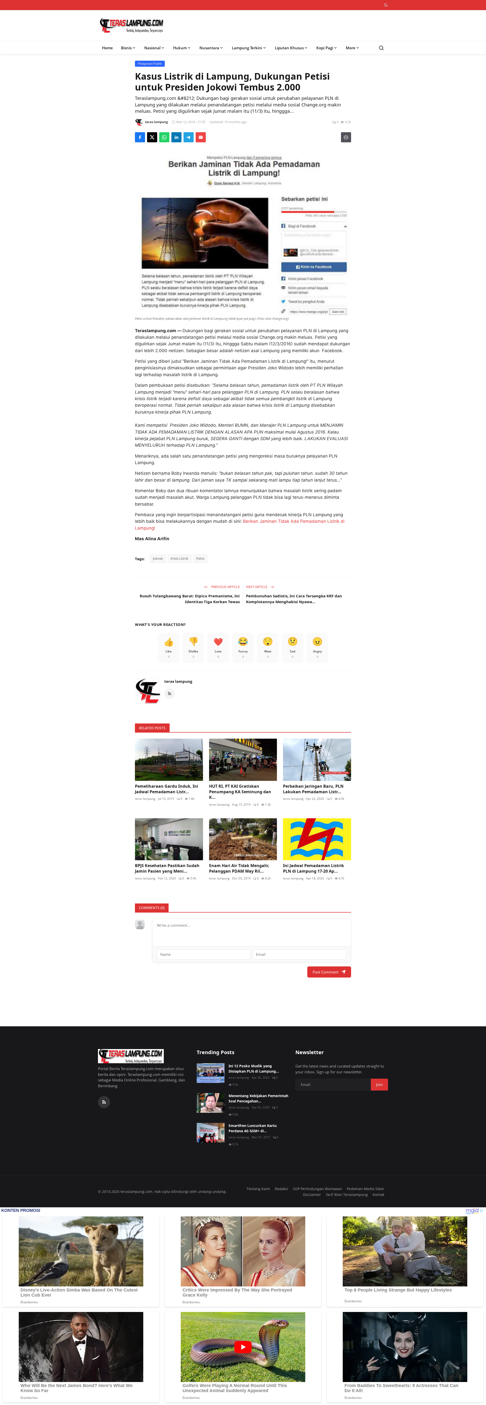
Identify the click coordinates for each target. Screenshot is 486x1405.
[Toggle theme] (386, 5)
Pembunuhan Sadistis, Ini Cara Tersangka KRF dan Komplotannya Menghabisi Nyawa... (294, 598)
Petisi (200, 558)
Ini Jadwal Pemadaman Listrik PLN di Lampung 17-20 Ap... (313, 868)
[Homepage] (132, 25)
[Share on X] (152, 137)
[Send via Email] (201, 137)
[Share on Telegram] (189, 137)
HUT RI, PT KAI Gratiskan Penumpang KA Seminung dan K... (240, 791)
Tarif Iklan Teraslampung (347, 1194)
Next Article (257, 586)
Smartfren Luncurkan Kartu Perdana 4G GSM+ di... (253, 1128)
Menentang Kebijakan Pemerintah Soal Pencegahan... (258, 1098)
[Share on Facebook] (140, 137)
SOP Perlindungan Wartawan (317, 1188)
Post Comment (325, 972)
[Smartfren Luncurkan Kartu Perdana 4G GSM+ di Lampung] (211, 1133)
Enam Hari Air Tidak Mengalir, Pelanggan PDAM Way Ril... (239, 868)
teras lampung (178, 681)
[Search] (381, 48)
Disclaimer (312, 1194)
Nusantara (209, 47)
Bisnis (126, 47)
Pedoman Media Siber (365, 1188)
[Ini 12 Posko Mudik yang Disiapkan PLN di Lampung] (211, 1073)
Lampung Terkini (247, 47)
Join (379, 1084)
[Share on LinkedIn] (176, 137)
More (350, 47)
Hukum (180, 47)
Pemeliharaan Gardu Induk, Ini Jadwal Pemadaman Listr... (166, 789)
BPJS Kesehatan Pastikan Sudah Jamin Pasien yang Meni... (167, 868)
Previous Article (225, 586)
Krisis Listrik (179, 558)
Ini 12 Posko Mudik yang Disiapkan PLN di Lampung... (254, 1068)
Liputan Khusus (289, 47)
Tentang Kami (258, 1188)
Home (107, 47)
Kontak (378, 1194)
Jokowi (158, 558)
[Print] (346, 137)
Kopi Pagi (324, 47)
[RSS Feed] (169, 693)
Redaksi (281, 1188)
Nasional (152, 47)
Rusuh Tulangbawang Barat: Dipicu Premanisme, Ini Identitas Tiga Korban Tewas (190, 598)
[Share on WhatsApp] (164, 137)
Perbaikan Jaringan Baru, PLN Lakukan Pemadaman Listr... (313, 789)
